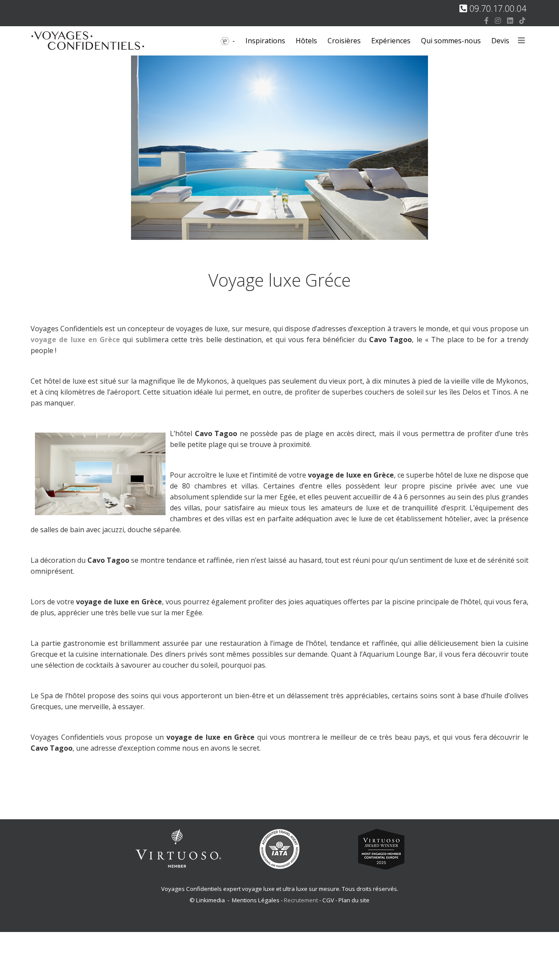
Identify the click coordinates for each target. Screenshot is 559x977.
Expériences (391, 40)
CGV (328, 900)
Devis (500, 40)
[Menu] (521, 40)
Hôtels (306, 40)
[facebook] (486, 20)
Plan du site (353, 900)
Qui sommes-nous (451, 40)
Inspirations (265, 40)
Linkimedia (210, 900)
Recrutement (301, 900)
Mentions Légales (256, 900)
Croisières (344, 40)
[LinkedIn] (510, 20)
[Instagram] (498, 20)
